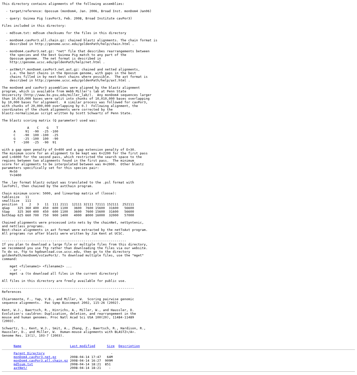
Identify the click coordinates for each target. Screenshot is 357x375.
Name (17, 346)
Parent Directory (29, 353)
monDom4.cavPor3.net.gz (35, 357)
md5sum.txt (23, 364)
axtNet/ (20, 368)
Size (111, 346)
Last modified (82, 346)
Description (129, 346)
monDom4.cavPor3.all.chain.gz (41, 360)
